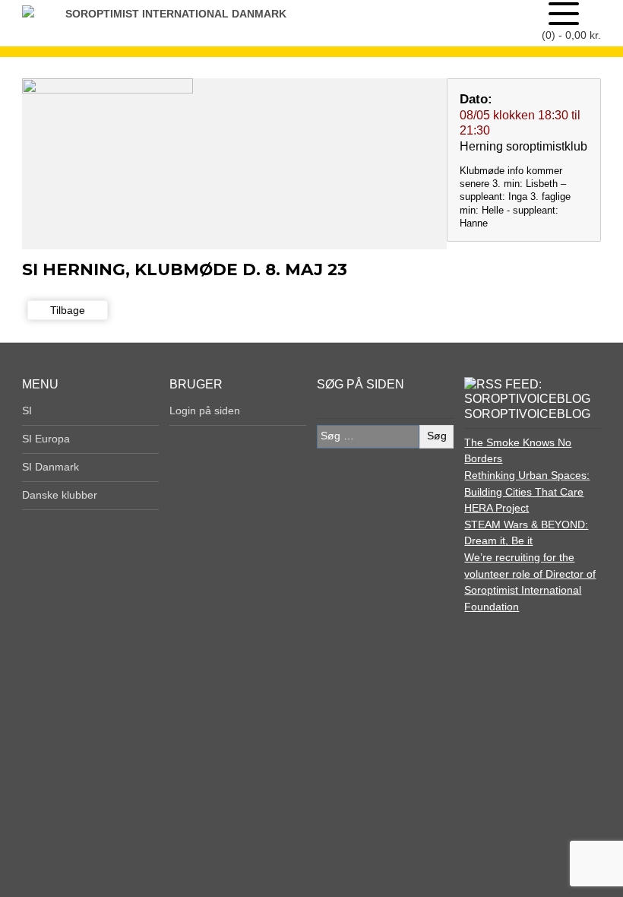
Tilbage (67, 310)
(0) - (571, 35)
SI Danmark (50, 467)
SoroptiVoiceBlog (527, 413)
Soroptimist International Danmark (175, 14)
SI (27, 410)
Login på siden (204, 410)
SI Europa (46, 439)
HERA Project (496, 508)
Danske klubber (59, 495)
